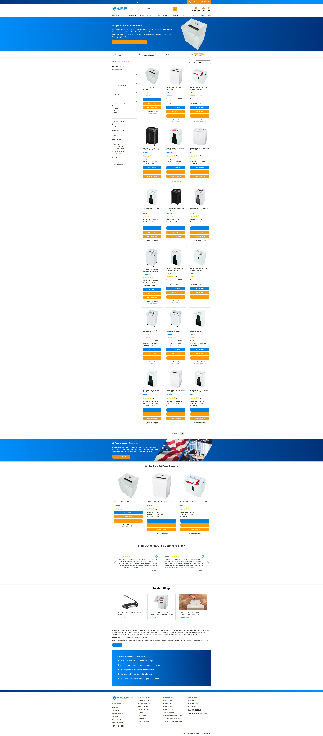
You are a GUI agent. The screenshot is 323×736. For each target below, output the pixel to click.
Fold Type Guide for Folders (171, 718)
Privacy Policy (142, 718)
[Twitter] (118, 726)
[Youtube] (122, 726)
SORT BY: (192, 62)
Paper (115, 126)
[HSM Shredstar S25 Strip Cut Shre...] (199, 257)
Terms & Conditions (143, 721)
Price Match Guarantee (144, 700)
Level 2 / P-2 (117, 76)
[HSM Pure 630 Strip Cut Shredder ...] (175, 378)
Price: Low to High (118, 162)
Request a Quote (117, 713)
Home (113, 61)
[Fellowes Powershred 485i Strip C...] (152, 136)
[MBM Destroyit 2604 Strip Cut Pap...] (152, 258)
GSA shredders (118, 135)
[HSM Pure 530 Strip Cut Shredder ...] (175, 76)
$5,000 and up (118, 153)
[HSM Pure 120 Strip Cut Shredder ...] (199, 136)
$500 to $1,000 (118, 146)
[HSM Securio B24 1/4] (199, 378)
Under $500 (117, 144)
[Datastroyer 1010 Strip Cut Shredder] (152, 76)
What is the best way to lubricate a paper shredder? (139, 679)
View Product (152, 99)
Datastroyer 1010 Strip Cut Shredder (124, 501)
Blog (137, 2)
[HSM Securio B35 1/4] (175, 136)
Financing (141, 712)
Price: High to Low (118, 164)
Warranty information (169, 712)
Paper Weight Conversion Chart (172, 715)
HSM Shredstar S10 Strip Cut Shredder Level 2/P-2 (194, 501)
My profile (191, 700)
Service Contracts (168, 706)
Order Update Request (144, 703)
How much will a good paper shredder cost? (136, 674)
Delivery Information (144, 706)
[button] (115, 562)
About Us (114, 2)
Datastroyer (117, 106)
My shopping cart (193, 703)
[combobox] (161, 9)
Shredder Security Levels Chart (172, 721)
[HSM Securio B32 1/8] (199, 318)
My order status (193, 706)
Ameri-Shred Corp (119, 103)
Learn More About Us (121, 457)
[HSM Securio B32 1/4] (152, 378)
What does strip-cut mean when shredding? (136, 661)
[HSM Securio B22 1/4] (175, 257)
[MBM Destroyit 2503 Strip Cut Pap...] (175, 318)
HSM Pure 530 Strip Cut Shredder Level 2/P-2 (160, 501)
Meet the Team (117, 719)
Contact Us (122, 2)
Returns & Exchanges (144, 709)
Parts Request (167, 703)
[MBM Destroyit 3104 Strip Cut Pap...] (152, 318)
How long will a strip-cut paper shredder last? (137, 670)
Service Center (167, 700)
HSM (115, 110)
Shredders (116, 94)
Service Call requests (169, 709)
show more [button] (142, 567)
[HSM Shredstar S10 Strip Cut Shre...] (199, 76)
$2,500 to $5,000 (119, 151)
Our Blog (115, 716)
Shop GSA (130, 2)
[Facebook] (114, 726)
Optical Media (117, 124)
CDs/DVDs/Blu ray (119, 121)
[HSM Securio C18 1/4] (199, 196)
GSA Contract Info (117, 722)
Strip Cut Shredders (119, 85)
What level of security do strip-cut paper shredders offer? (141, 665)
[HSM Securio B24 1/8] (152, 196)
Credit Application (143, 715)
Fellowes (116, 108)
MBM (115, 112)
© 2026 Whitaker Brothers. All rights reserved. (197, 733)
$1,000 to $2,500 (119, 149)
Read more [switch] (117, 645)
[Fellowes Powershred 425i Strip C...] (175, 196)
